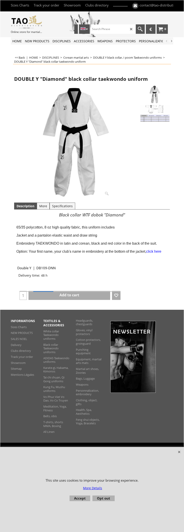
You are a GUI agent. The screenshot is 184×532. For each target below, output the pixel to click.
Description (25, 206)
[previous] (167, 41)
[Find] (140, 29)
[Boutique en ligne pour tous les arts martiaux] (26, 22)
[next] (171, 41)
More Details (92, 488)
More (43, 206)
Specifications (62, 206)
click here (153, 251)
